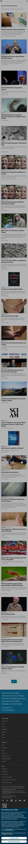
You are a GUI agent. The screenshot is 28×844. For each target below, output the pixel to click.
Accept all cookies (14, 838)
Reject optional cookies (14, 841)
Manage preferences (6, 833)
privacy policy (8, 829)
